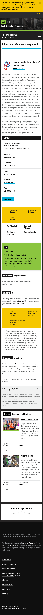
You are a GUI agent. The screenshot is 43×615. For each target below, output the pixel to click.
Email (22, 53)
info (6, 22)
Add (21, 15)
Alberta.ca (5, 580)
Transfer (13, 364)
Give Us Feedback (9, 564)
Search (32, 15)
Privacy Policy (7, 584)
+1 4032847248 (9, 166)
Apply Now (7, 199)
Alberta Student (19, 301)
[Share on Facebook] (10, 53)
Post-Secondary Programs (12, 26)
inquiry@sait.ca (9, 174)
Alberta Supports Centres (11, 573)
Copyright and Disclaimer (10, 606)
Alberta (6, 15)
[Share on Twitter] (3, 53)
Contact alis (6, 559)
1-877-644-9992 (8, 575)
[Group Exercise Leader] (11, 426)
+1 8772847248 (9, 157)
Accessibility (6, 589)
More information (12, 9)
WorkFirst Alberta (8, 568)
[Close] (40, 3)
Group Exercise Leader (29, 419)
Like (27, 14)
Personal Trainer (27, 456)
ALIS (13, 15)
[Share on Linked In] (16, 53)
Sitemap (5, 593)
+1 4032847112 (9, 191)
